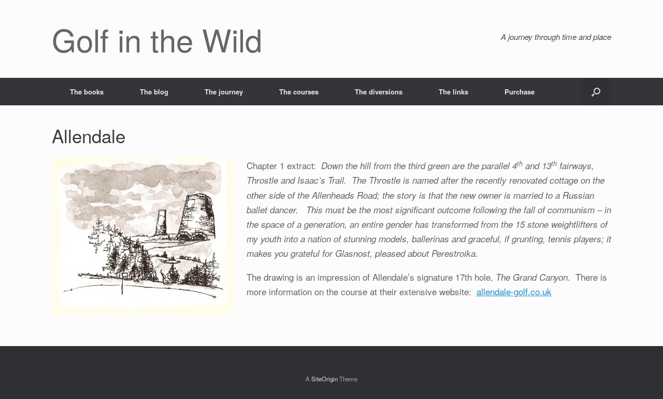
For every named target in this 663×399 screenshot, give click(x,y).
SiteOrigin (324, 379)
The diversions (378, 92)
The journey (224, 92)
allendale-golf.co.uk (514, 291)
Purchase (520, 92)
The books (87, 92)
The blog (154, 92)
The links (453, 92)
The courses (299, 92)
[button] (596, 91)
